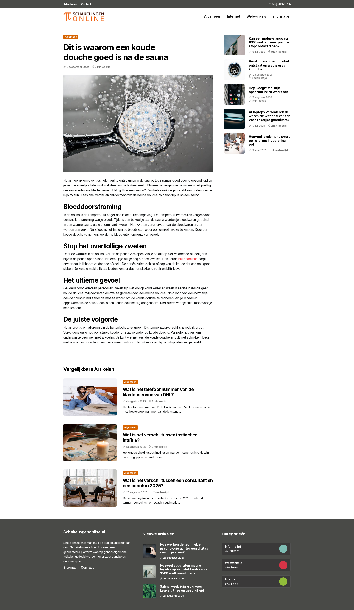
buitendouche (188, 259)
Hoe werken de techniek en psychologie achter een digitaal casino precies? (184, 548)
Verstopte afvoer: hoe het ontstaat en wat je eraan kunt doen (269, 65)
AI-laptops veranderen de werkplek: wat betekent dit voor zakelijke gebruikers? (270, 116)
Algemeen (212, 16)
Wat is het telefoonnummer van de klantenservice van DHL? (158, 392)
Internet (233, 16)
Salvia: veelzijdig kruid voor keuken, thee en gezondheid (182, 588)
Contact (86, 4)
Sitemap (70, 567)
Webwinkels (256, 16)
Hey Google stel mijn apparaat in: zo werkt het (268, 90)
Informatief (281, 16)
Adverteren (70, 4)
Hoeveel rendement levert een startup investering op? (269, 141)
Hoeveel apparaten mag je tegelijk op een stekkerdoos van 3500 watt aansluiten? (185, 569)
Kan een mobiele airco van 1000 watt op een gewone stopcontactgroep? (269, 42)
